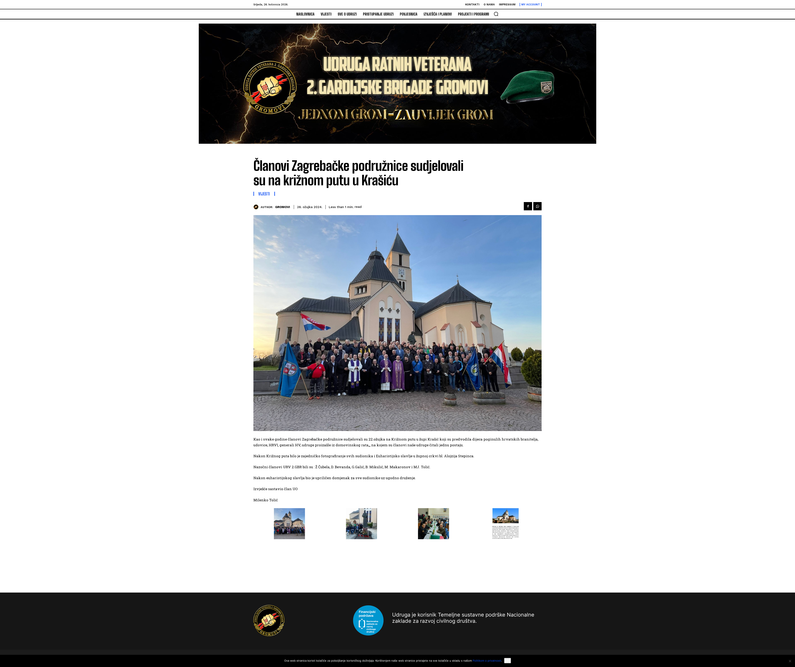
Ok (507, 660)
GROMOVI (282, 207)
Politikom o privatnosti (487, 660)
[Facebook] (528, 206)
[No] (790, 661)
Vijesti (264, 194)
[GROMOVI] (257, 207)
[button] (496, 14)
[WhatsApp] (537, 206)
